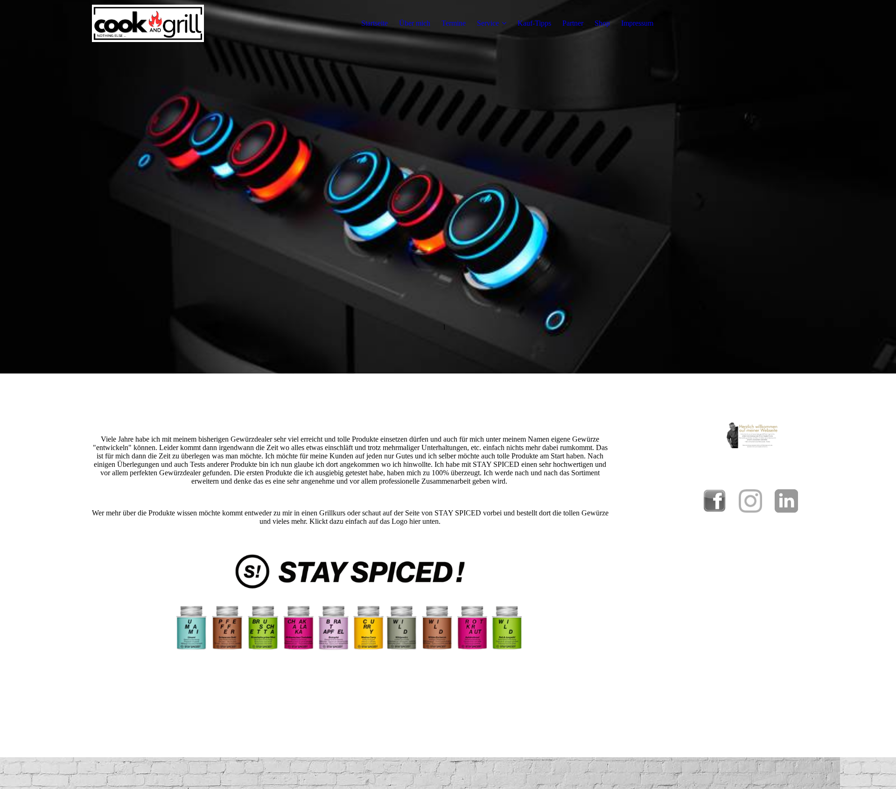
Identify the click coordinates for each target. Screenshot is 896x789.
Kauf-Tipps (534, 23)
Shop (602, 23)
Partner (572, 23)
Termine (453, 23)
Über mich (414, 23)
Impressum (637, 23)
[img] (148, 23)
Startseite (374, 23)
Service (488, 23)
